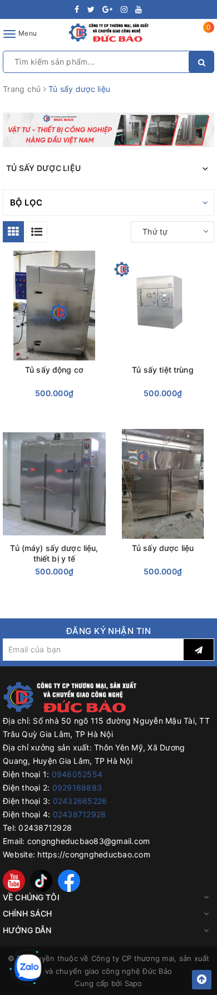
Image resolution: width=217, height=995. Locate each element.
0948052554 (77, 774)
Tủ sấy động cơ (54, 369)
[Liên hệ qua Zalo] (28, 968)
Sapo (133, 983)
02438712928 (79, 814)
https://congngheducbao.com (93, 854)
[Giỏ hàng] (202, 36)
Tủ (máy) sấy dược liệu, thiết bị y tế (54, 553)
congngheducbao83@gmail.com (88, 841)
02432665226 (80, 801)
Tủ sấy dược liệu (163, 548)
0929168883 (77, 787)
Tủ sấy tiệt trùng (162, 369)
